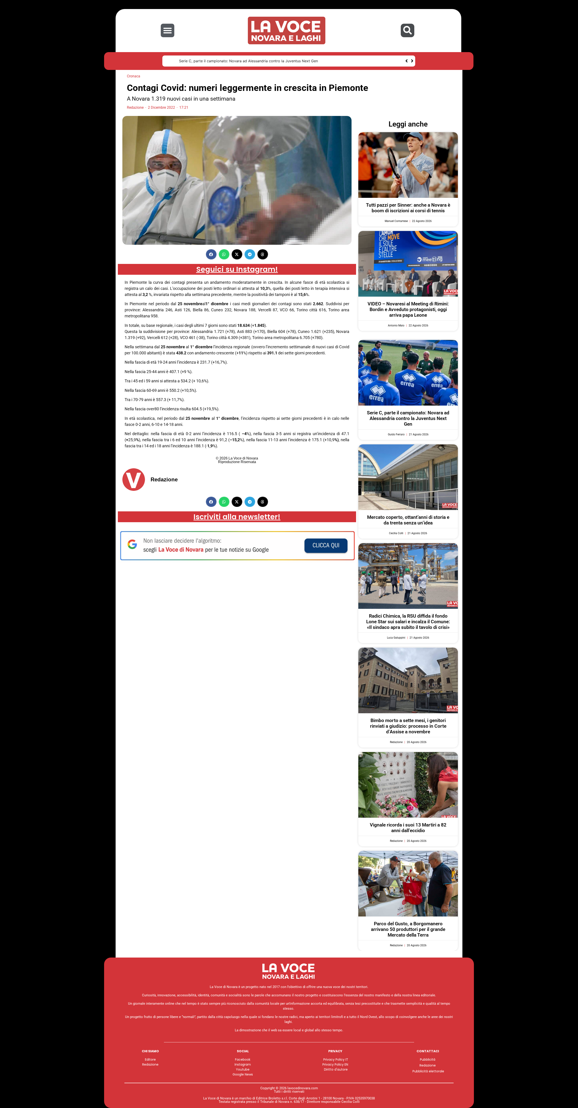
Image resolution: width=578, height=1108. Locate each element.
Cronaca (133, 76)
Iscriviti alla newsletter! (236, 517)
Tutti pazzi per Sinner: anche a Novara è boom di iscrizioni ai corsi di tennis (408, 207)
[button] (167, 30)
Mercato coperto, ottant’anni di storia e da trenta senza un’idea (408, 520)
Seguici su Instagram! (237, 269)
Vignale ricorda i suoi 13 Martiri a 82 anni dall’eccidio (408, 827)
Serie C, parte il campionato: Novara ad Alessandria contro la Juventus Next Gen (237, 61)
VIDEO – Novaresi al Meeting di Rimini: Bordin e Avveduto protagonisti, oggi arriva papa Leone (408, 309)
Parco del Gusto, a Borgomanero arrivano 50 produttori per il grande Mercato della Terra (408, 929)
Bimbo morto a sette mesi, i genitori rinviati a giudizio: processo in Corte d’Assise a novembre (408, 726)
